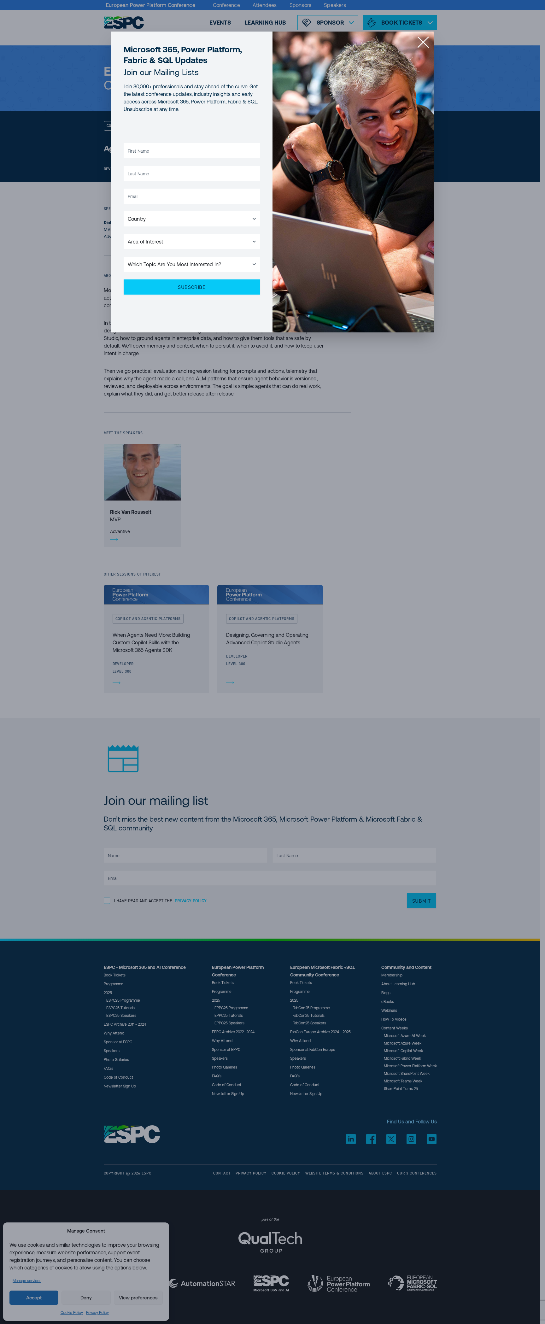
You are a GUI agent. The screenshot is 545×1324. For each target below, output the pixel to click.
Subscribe (192, 287)
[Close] (423, 42)
